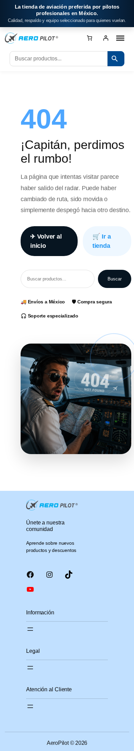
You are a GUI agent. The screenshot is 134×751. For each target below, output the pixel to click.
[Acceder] (106, 38)
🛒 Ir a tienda (101, 241)
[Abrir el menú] (30, 629)
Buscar (115, 278)
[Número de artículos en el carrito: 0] (89, 37)
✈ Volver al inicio (46, 241)
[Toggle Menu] (120, 38)
